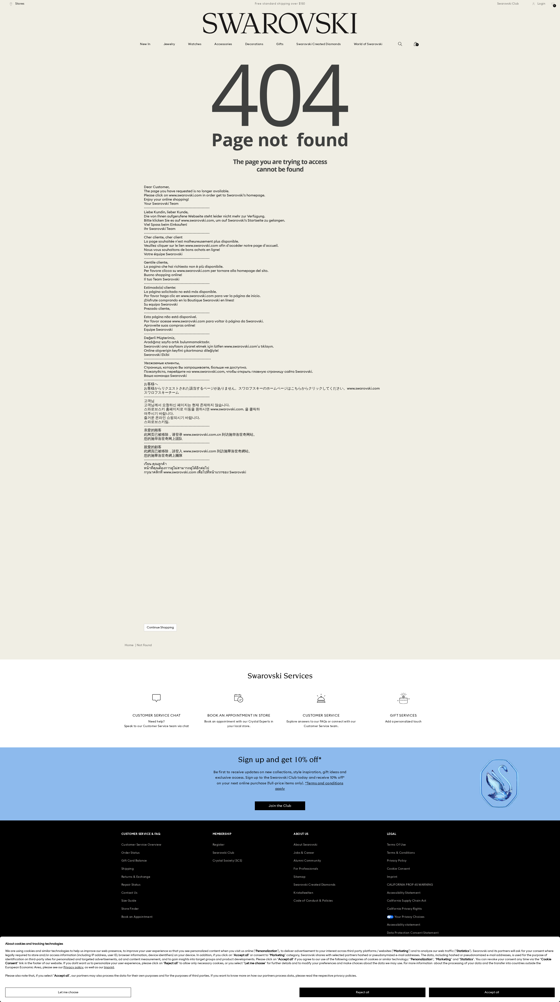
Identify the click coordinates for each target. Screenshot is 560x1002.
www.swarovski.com (185, 195)
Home (129, 645)
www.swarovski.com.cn (202, 434)
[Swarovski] (280, 23)
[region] (280, 4)
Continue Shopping (160, 627)
